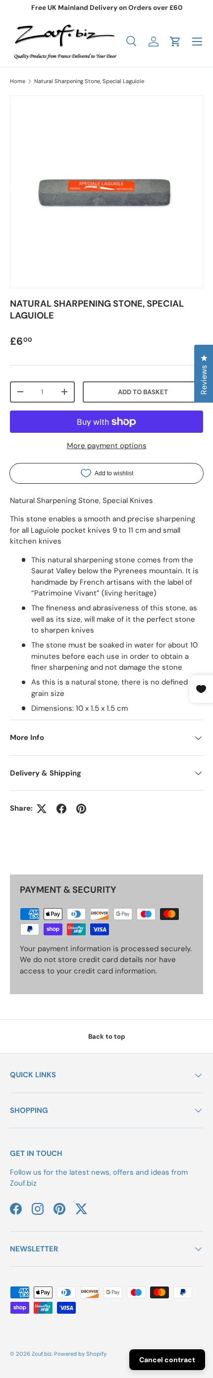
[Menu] (197, 41)
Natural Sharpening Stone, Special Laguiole (89, 81)
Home (17, 81)
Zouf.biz (42, 1353)
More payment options (107, 446)
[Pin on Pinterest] (81, 809)
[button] (175, 41)
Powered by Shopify (80, 1353)
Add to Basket (143, 392)
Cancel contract (167, 1359)
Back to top (106, 1036)
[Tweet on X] (42, 809)
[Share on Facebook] (61, 809)
